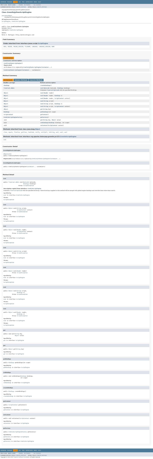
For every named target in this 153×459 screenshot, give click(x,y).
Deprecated (29, 2)
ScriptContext (59, 98)
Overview (3, 2)
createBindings (45, 85)
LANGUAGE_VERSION (44, 46)
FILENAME (27, 46)
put (41, 120)
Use (20, 2)
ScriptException (28, 185)
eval (41, 88)
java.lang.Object (7, 15)
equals (10, 132)
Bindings (6, 85)
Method (23, 7)
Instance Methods (21, 80)
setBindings (44, 122)
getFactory (43, 117)
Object (9, 28)
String (46, 101)
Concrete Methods (36, 80)
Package (9, 2)
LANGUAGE (34, 46)
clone (5, 132)
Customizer (25, 70)
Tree (23, 2)
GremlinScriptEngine (18, 21)
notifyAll (44, 132)
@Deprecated (7, 154)
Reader (46, 93)
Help (39, 2)
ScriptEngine (6, 21)
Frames (21, 5)
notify (37, 132)
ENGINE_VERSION (18, 46)
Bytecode (47, 88)
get (41, 109)
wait (57, 132)
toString (51, 132)
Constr (18, 7)
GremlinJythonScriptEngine (12, 63)
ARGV (4, 46)
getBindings (44, 112)
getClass (24, 132)
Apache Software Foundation (22, 457)
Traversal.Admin (9, 88)
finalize (17, 132)
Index (35, 2)
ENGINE (10, 46)
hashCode (31, 132)
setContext (43, 125)
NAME (53, 46)
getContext (43, 114)
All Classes (37, 5)
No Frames (27, 5)
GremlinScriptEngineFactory (13, 117)
